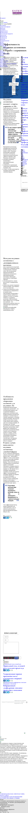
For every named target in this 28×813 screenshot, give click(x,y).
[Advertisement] (14, 27)
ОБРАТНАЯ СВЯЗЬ (19, 794)
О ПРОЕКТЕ (3, 794)
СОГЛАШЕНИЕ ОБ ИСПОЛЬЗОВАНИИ (11, 796)
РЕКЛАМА (10, 794)
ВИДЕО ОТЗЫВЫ (14, 798)
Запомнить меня (5, 806)
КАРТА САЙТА (4, 795)
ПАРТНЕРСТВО (4, 798)
